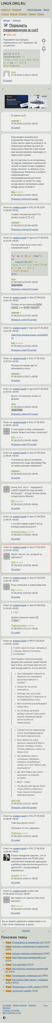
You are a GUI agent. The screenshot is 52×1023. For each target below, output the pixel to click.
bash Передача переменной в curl (29, 957)
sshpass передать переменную (27, 953)
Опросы (22, 14)
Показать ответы (20, 199)
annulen (15, 875)
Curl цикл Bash (19, 964)
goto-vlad (15, 800)
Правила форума (20, 1005)
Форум (13, 14)
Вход (46, 9)
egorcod (15, 121)
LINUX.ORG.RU (13, 3)
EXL (13, 192)
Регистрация (34, 9)
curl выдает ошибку (21, 991)
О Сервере (7, 1005)
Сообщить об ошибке (11, 1010)
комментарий (19, 207)
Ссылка (7, 81)
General (17, 20)
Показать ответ (19, 320)
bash (9, 34)
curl (14, 34)
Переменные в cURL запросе (26, 987)
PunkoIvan (16, 833)
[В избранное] (44, 40)
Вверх (45, 1006)
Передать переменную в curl (20, 27)
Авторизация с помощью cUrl (26, 976)
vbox (13, 72)
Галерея (16, 9)
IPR (13, 437)
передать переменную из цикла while (30, 946)
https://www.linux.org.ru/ (12, 1013)
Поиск (40, 14)
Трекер (32, 14)
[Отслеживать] (44, 48)
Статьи (5, 14)
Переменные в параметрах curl (27, 942)
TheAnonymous (18, 532)
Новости (5, 9)
